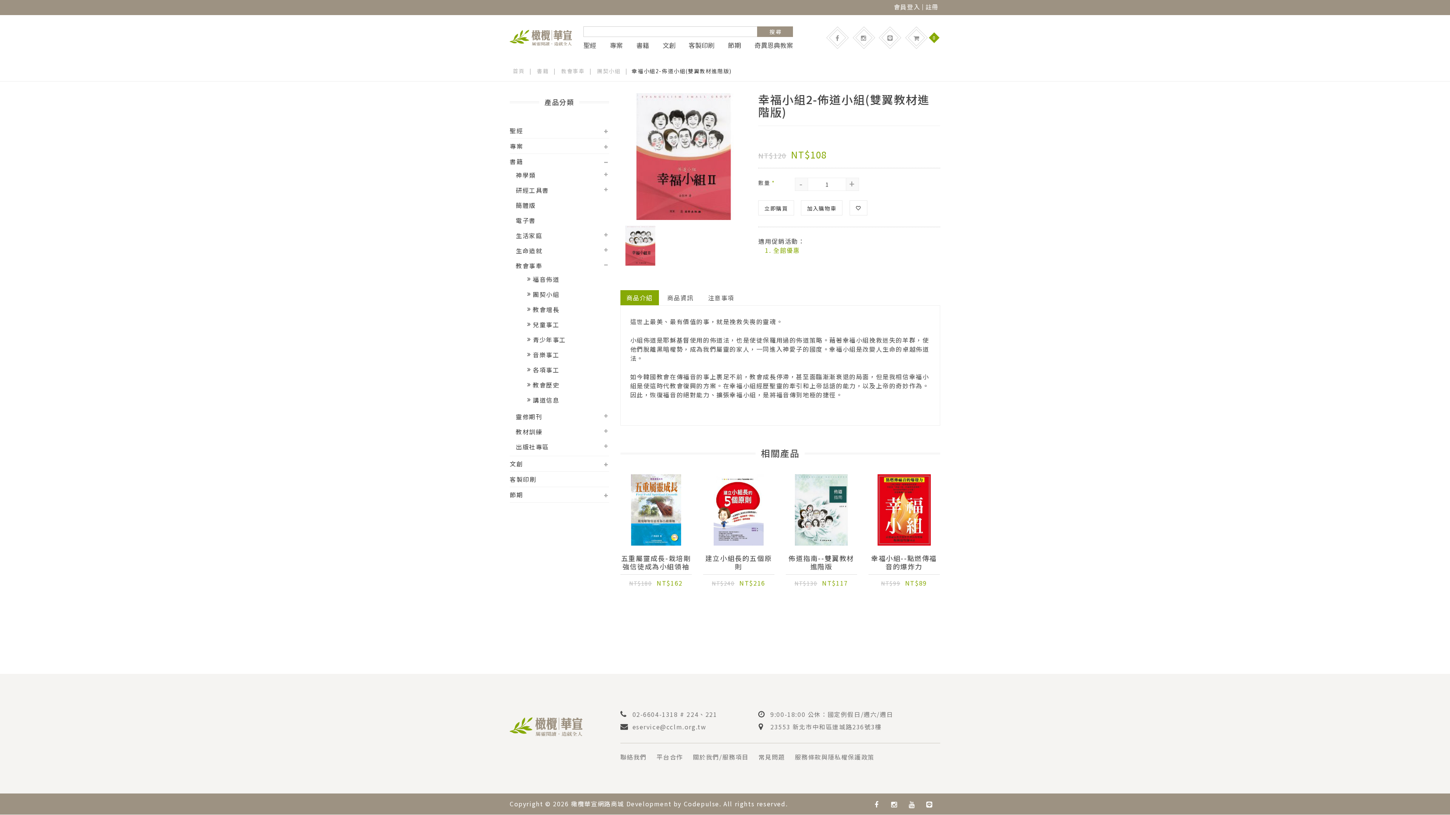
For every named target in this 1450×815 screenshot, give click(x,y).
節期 (734, 45)
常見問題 (772, 756)
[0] (916, 38)
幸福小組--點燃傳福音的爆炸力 (904, 562)
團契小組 (608, 71)
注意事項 (721, 297)
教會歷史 (546, 384)
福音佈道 (546, 279)
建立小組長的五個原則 (738, 562)
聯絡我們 (633, 756)
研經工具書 (532, 190)
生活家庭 (529, 235)
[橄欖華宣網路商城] (541, 36)
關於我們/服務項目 (721, 756)
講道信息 (546, 399)
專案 (616, 45)
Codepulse (701, 803)
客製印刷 (701, 45)
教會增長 (546, 309)
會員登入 (907, 6)
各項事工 (546, 369)
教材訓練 (529, 431)
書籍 (642, 45)
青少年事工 (549, 339)
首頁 (518, 71)
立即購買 (776, 208)
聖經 (589, 45)
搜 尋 (775, 31)
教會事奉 (573, 71)
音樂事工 (546, 354)
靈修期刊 (529, 416)
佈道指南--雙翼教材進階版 (821, 562)
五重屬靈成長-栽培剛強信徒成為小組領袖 (656, 562)
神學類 (526, 175)
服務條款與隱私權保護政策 (835, 756)
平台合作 (670, 756)
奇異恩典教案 (773, 45)
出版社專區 (532, 446)
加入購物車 (821, 208)
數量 (766, 182)
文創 (669, 45)
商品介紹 (639, 297)
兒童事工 (546, 324)
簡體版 (526, 205)
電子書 (526, 220)
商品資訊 (680, 297)
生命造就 (529, 250)
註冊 (932, 6)
